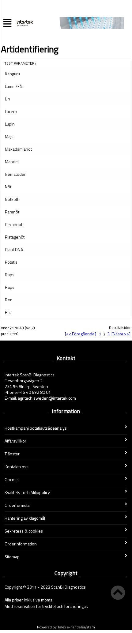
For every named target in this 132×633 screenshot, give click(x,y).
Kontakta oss (16, 466)
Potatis (11, 262)
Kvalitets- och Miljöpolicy (27, 492)
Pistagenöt (15, 237)
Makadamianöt (18, 149)
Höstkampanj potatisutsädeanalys (36, 428)
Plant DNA (14, 249)
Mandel (12, 161)
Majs (9, 136)
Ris (8, 312)
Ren (9, 299)
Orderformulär (18, 505)
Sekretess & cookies (24, 531)
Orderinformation (21, 544)
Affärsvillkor (15, 441)
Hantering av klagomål (25, 518)
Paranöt (12, 212)
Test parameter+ (20, 63)
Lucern (11, 111)
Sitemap (12, 556)
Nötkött (11, 199)
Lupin (10, 124)
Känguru (12, 73)
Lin (7, 99)
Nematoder (15, 174)
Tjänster (12, 453)
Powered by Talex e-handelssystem (66, 627)
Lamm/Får (14, 86)
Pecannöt (13, 224)
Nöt (8, 186)
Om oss (12, 479)
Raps (9, 274)
